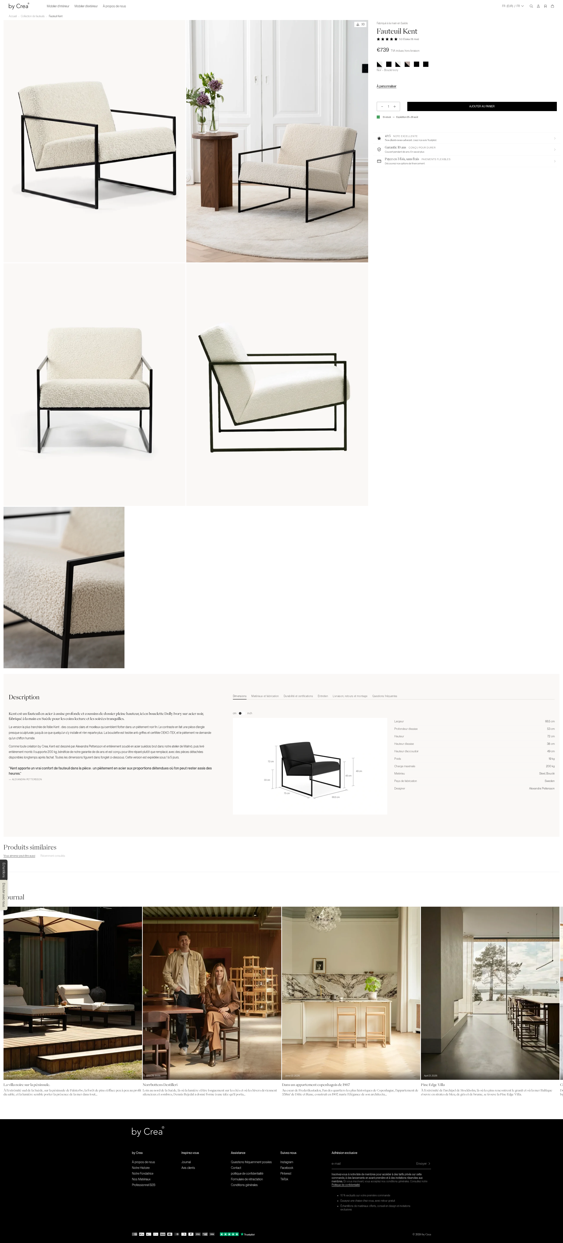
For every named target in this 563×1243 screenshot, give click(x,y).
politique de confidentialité (247, 1173)
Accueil (13, 16)
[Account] (538, 6)
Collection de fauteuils (33, 16)
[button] (466, 138)
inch (249, 713)
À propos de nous (114, 6)
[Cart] (552, 6)
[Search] (531, 6)
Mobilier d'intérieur (58, 6)
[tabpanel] (394, 757)
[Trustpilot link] (229, 1234)
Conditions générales (244, 1185)
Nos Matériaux (141, 1179)
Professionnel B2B (143, 1185)
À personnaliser (386, 86)
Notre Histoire (141, 1168)
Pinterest (285, 1173)
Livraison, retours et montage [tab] (350, 696)
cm (234, 713)
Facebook (286, 1168)
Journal (186, 1162)
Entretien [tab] (323, 696)
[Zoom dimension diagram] (310, 766)
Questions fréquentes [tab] (384, 696)
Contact (236, 1168)
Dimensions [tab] (240, 696)
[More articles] (557, 982)
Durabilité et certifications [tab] (298, 696)
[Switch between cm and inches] (242, 713)
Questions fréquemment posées (251, 1162)
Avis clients (188, 1168)
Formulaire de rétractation (247, 1179)
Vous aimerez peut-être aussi (19, 855)
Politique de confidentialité (346, 1184)
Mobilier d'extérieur (86, 6)
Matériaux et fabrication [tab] (265, 696)
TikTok (284, 1179)
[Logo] (19, 6)
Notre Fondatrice (142, 1173)
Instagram (286, 1162)
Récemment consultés (52, 855)
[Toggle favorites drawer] (545, 6)
